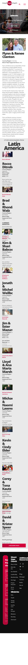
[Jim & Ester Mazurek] (7, 310)
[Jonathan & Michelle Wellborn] (7, 268)
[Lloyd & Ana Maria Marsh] (7, 348)
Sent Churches (6, 618)
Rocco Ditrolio (6, 159)
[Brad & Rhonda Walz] (7, 187)
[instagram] (23, 563)
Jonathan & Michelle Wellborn (5, 277)
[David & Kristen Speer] (7, 504)
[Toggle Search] (19, 4)
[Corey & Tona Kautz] (7, 466)
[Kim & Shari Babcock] (7, 230)
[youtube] (20, 566)
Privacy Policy (6, 621)
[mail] (23, 566)
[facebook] (20, 563)
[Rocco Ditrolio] (7, 152)
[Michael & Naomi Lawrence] (7, 385)
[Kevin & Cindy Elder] (7, 427)
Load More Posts (14, 545)
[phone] (20, 569)
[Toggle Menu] (24, 4)
